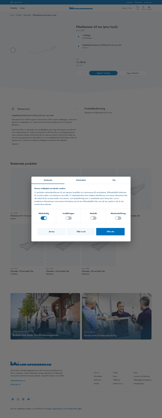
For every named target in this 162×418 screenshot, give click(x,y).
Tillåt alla (110, 231)
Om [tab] (114, 180)
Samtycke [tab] (48, 180)
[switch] (68, 218)
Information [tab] (81, 180)
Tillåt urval (81, 231)
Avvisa (51, 231)
